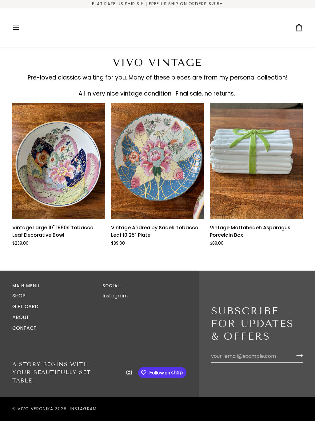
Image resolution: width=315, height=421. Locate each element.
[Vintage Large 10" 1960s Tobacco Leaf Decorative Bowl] (58, 161)
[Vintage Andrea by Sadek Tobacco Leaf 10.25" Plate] (157, 161)
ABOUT (20, 317)
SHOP (19, 295)
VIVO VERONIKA (35, 409)
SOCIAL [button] (111, 286)
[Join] (298, 355)
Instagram (115, 295)
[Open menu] (21, 28)
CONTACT (24, 328)
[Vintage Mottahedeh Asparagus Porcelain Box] (256, 161)
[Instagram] (129, 372)
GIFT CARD (25, 306)
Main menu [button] (26, 286)
